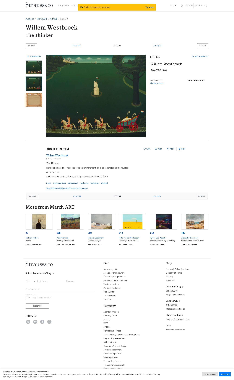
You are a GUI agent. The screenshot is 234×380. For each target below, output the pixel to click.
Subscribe (37, 306)
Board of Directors (111, 312)
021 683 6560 (171, 305)
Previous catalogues (112, 288)
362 (152, 233)
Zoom (35, 57)
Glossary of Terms (174, 273)
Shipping (169, 277)
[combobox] (31, 280)
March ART (42, 19)
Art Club (53, 19)
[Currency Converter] (182, 5)
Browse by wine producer (114, 277)
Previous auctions (111, 284)
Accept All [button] (225, 374)
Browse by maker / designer (115, 280)
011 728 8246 (171, 291)
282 (58, 233)
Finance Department (112, 361)
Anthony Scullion (32, 238)
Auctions (30, 19)
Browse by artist (110, 269)
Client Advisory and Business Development (121, 335)
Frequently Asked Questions (177, 269)
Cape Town (172, 301)
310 (121, 233)
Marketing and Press (112, 331)
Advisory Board (110, 316)
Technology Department (113, 365)
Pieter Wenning (62, 238)
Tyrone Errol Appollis (158, 238)
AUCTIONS (62, 6)
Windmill (104, 183)
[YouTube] (35, 321)
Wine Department (110, 357)
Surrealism (95, 183)
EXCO (105, 323)
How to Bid (170, 280)
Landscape (84, 183)
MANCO (106, 327)
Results (202, 46)
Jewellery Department (112, 350)
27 (27, 233)
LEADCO (106, 319)
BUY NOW (76, 6)
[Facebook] (42, 321)
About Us (107, 299)
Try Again (149, 7)
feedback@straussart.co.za (177, 319)
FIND (172, 6)
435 (183, 233)
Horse (48, 183)
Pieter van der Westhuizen (129, 238)
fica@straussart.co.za (175, 330)
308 (90, 233)
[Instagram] (28, 321)
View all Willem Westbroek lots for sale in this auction (67, 188)
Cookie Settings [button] (210, 374)
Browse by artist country (113, 273)
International (73, 183)
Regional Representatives (114, 338)
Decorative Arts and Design (114, 346)
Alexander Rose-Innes (189, 238)
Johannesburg (173, 286)
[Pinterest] (49, 321)
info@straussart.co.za (175, 295)
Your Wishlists (109, 296)
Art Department (109, 342)
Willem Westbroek (57, 155)
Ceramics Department (112, 354)
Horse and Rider (59, 183)
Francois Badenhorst (96, 238)
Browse (31, 46)
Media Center (108, 292)
